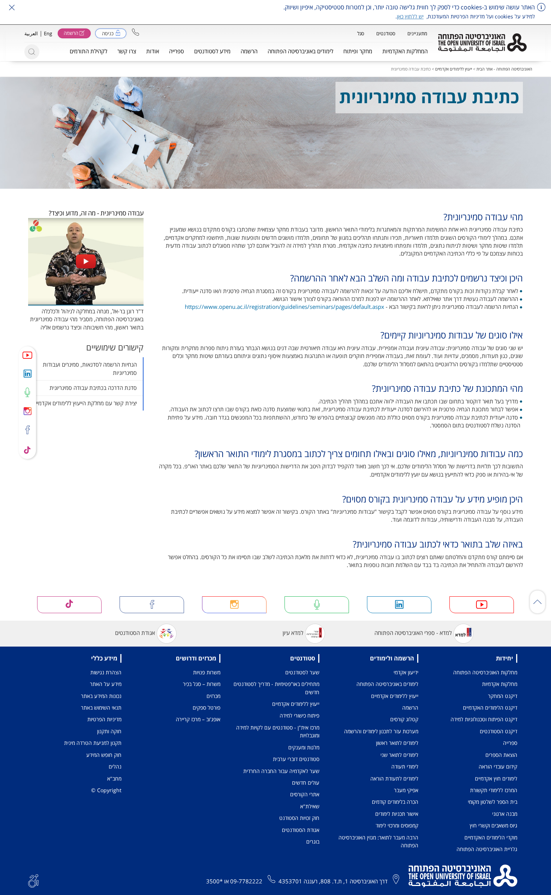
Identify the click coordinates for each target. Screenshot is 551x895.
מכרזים (213, 695)
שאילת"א (309, 806)
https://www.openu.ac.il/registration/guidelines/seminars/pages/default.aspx (284, 306)
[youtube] (27, 355)
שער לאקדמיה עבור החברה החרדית (281, 771)
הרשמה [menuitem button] (249, 51)
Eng (48, 33)
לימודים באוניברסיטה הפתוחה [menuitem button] (300, 51)
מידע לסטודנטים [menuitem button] (212, 51)
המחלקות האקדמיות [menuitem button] (405, 51)
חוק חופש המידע (103, 754)
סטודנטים (385, 33)
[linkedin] (27, 373)
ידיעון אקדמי (406, 672)
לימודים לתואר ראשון (397, 742)
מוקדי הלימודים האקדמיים (490, 837)
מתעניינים (417, 33)
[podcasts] (27, 392)
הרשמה (410, 707)
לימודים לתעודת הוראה (394, 778)
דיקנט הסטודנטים (498, 731)
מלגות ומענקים (303, 747)
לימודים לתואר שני (399, 754)
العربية (31, 33)
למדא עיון (293, 633)
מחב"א (114, 778)
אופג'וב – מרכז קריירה (198, 719)
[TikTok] (27, 449)
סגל (360, 33)
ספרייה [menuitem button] (176, 51)
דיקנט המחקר (502, 695)
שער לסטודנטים (302, 672)
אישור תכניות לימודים (396, 813)
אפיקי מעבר (406, 790)
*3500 (214, 881)
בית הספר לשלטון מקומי (492, 801)
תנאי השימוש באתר (101, 707)
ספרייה (510, 742)
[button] (135, 32)
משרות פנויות (206, 672)
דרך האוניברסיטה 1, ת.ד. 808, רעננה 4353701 (333, 881)
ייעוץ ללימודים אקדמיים (453, 69)
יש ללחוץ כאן (410, 16)
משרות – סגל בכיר (201, 683)
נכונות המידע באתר (101, 695)
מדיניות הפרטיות (104, 719)
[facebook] (27, 430)
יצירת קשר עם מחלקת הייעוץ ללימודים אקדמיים (85, 403)
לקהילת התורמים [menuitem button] (88, 51)
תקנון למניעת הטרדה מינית (92, 742)
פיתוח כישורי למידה (299, 715)
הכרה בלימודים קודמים (395, 801)
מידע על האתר (105, 683)
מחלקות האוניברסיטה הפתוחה (485, 672)
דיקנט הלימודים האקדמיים (490, 707)
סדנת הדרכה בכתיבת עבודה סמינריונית (93, 387)
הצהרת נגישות (105, 672)
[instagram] (27, 411)
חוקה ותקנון (109, 731)
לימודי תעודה (404, 766)
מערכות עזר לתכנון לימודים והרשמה (381, 731)
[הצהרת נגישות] (33, 880)
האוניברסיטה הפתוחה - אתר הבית (504, 69)
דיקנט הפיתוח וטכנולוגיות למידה (484, 719)
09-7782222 (246, 881)
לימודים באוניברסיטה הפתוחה (387, 683)
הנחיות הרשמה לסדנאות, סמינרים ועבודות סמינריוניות (90, 368)
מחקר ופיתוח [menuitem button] (357, 51)
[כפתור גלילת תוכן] (537, 602)
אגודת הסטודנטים (135, 633)
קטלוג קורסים (404, 719)
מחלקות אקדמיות (499, 683)
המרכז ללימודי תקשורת (493, 790)
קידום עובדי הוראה (498, 766)
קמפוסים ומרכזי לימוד (397, 825)
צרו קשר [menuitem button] (126, 51)
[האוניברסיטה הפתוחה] (482, 42)
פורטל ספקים (206, 707)
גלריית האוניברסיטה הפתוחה (487, 849)
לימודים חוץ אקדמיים (496, 778)
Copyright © (106, 790)
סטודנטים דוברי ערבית (296, 759)
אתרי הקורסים (304, 794)
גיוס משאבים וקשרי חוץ (493, 825)
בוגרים (312, 841)
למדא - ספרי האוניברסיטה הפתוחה (413, 633)
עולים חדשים (305, 782)
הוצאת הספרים (501, 754)
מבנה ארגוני (504, 813)
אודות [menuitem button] (152, 51)
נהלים (115, 766)
